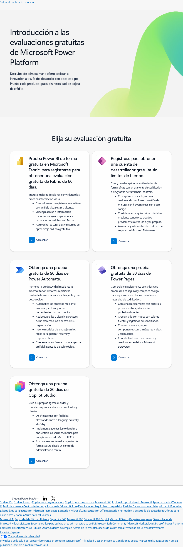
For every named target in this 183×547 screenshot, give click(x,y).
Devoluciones (86, 506)
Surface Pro (6, 502)
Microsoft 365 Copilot (96, 519)
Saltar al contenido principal (17, 2)
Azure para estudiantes (37, 515)
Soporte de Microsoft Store (62, 506)
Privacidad (88, 540)
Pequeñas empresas (140, 519)
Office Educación (109, 510)
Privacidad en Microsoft (138, 528)
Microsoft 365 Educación (85, 510)
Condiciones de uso (127, 540)
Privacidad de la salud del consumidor (22, 540)
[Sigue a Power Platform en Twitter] (53, 498)
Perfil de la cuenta (13, 506)
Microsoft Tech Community (110, 523)
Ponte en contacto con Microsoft (62, 540)
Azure (45, 519)
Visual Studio (33, 528)
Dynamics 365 (58, 519)
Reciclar (128, 506)
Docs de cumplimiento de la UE (31, 545)
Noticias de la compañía (110, 528)
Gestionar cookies (105, 540)
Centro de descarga (34, 506)
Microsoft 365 (75, 519)
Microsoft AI (7, 519)
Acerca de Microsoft (84, 528)
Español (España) (9, 532)
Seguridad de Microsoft (28, 519)
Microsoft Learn (21, 523)
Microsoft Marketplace (140, 523)
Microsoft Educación (170, 506)
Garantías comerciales (145, 506)
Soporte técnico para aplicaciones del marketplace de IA (63, 523)
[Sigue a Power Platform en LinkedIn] (45, 498)
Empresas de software (12, 528)
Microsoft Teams (119, 519)
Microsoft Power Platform (168, 523)
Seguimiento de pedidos (108, 506)
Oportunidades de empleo (57, 528)
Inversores (158, 528)
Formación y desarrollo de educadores (142, 510)
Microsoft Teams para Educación (51, 510)
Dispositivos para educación (16, 510)
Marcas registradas (150, 540)
